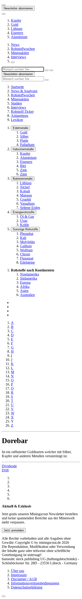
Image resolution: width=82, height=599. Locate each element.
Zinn (23, 174)
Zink (23, 170)
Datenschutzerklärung (26, 587)
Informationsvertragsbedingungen (35, 583)
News (15, 45)
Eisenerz (17, 33)
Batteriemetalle (23, 178)
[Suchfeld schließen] (47, 70)
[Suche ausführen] (51, 70)
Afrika (24, 287)
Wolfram (26, 250)
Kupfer (16, 20)
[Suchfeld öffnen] (13, 62)
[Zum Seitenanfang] (3, 596)
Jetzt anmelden (14, 530)
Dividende (9, 466)
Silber (24, 136)
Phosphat (26, 234)
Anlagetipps (19, 116)
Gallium (26, 246)
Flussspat (26, 258)
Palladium (27, 145)
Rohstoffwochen (23, 49)
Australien (27, 295)
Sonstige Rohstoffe (25, 229)
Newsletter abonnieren (18, 8)
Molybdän (27, 242)
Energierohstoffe (23, 212)
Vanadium (27, 203)
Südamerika (28, 278)
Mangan (26, 195)
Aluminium (19, 37)
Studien (16, 103)
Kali (23, 238)
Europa (25, 282)
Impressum (19, 575)
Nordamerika (29, 274)
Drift (5, 470)
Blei (23, 166)
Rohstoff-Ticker (22, 111)
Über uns (17, 571)
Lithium (16, 29)
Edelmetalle (20, 128)
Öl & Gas (27, 216)
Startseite (17, 87)
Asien (24, 291)
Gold (14, 24)
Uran (23, 221)
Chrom (25, 254)
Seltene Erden (30, 208)
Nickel (25, 187)
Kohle (24, 225)
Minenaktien (20, 53)
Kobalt (25, 191)
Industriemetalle (23, 149)
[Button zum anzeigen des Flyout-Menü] (3, 5)
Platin (24, 140)
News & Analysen (24, 91)
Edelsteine (27, 262)
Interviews (18, 57)
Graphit (25, 199)
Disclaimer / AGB (24, 579)
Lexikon (17, 120)
